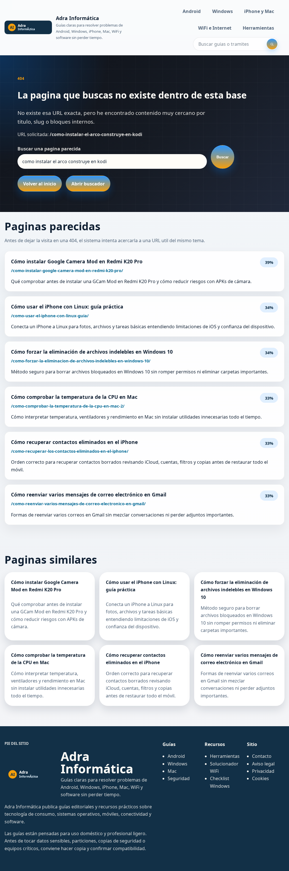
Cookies (260, 778)
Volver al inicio (39, 184)
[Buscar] (272, 44)
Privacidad (263, 771)
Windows (222, 11)
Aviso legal (263, 764)
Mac (172, 771)
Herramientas (258, 28)
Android (192, 11)
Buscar (222, 157)
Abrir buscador (88, 184)
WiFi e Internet (214, 28)
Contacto (262, 756)
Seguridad (179, 778)
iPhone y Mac (259, 11)
